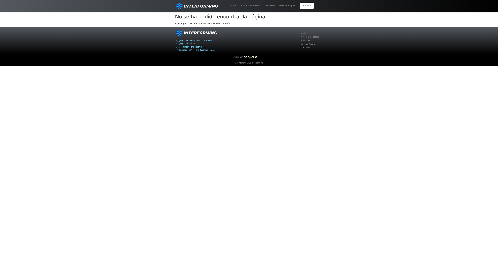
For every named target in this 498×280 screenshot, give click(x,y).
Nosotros (270, 5)
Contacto (307, 5)
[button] (251, 6)
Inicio (234, 5)
